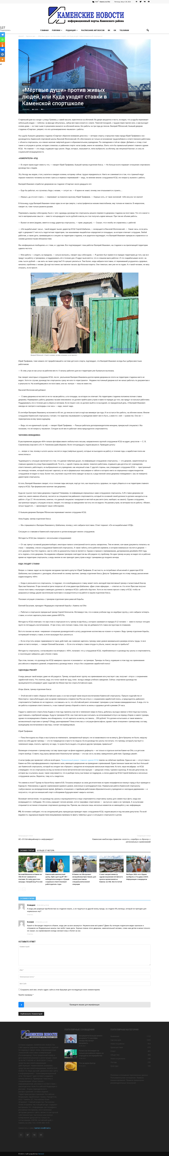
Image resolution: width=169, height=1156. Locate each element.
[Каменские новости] (84, 15)
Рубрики (56, 30)
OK (115, 30)
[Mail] (136, 1)
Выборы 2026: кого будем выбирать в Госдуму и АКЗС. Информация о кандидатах (137, 876)
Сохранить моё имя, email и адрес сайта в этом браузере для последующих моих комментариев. (60, 990)
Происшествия (116, 1047)
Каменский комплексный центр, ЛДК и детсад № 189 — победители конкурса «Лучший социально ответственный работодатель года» (57, 879)
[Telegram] (2, 34)
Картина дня (27, 84)
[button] (148, 30)
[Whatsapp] (2, 39)
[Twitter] (140, 1)
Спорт (113, 1051)
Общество (114, 1055)
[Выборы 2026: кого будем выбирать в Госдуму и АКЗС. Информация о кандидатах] (138, 864)
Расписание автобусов (92, 30)
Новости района (117, 1043)
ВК (109, 30)
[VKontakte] (144, 1)
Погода (113, 1062)
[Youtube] (149, 1)
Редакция (71, 30)
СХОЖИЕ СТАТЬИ (27, 850)
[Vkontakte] (2, 49)
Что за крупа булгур (87, 1063)
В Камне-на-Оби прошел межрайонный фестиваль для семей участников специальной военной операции (84, 879)
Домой (21, 36)
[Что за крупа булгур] (70, 1066)
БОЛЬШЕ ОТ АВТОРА (45, 850)
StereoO (41, 1154)
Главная (44, 30)
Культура (114, 1066)
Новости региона (117, 1058)
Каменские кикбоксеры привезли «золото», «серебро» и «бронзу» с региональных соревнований (121, 840)
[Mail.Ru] (2, 54)
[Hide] (1, 64)
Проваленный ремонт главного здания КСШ (79, 760)
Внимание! (114, 1036)
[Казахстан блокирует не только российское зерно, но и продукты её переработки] (70, 1053)
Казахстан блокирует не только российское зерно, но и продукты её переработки (91, 1053)
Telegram (124, 30)
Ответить (30, 914)
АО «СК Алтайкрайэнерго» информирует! (35, 839)
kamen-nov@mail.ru (43, 1128)
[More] (2, 59)
